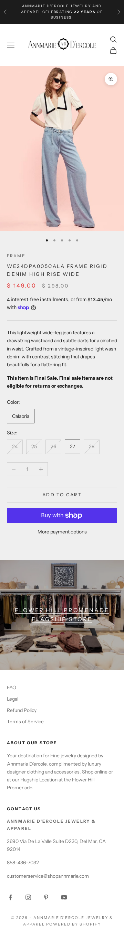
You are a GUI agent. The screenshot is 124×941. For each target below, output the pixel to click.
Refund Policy (22, 710)
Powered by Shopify (73, 924)
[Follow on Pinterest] (46, 897)
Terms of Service (25, 721)
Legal (12, 699)
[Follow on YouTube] (64, 897)
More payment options (62, 532)
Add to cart (62, 494)
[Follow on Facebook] (10, 897)
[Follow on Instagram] (28, 897)
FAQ (11, 687)
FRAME (16, 255)
